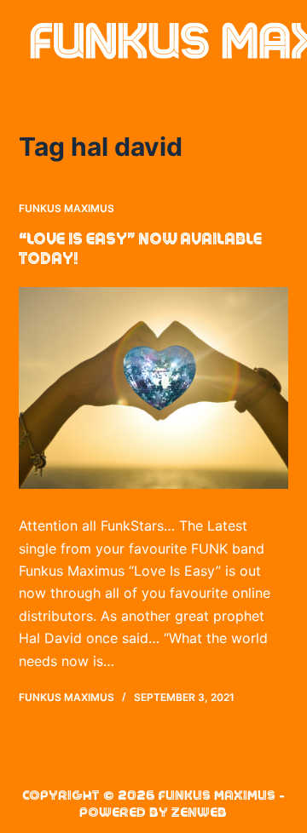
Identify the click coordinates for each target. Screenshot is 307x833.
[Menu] (280, 42)
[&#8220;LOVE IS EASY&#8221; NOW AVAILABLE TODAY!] (154, 388)
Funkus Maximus (66, 208)
